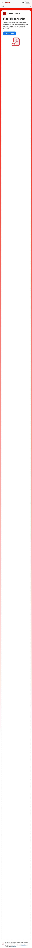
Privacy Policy (13, 946)
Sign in (27, 2)
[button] (23, 2)
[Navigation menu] (2, 2)
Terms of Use (23, 945)
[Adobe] (7, 2)
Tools (2, 6)
